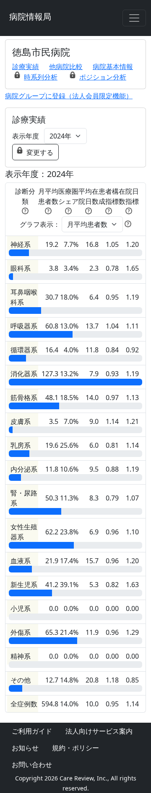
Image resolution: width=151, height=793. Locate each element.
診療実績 (25, 66)
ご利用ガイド (32, 731)
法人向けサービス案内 (99, 731)
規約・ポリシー (75, 747)
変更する (39, 152)
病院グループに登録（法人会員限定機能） (69, 95)
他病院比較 (66, 66)
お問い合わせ (32, 764)
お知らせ (25, 747)
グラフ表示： (40, 224)
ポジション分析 (102, 77)
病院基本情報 (113, 66)
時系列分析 (40, 77)
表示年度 (25, 136)
